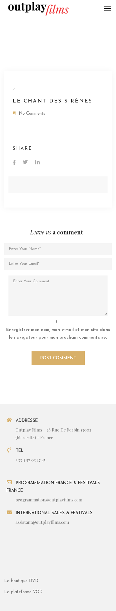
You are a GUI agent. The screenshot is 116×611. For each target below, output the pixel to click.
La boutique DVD (21, 581)
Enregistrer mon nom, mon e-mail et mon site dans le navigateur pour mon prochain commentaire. (58, 334)
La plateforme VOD (23, 592)
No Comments (32, 114)
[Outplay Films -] (38, 8)
